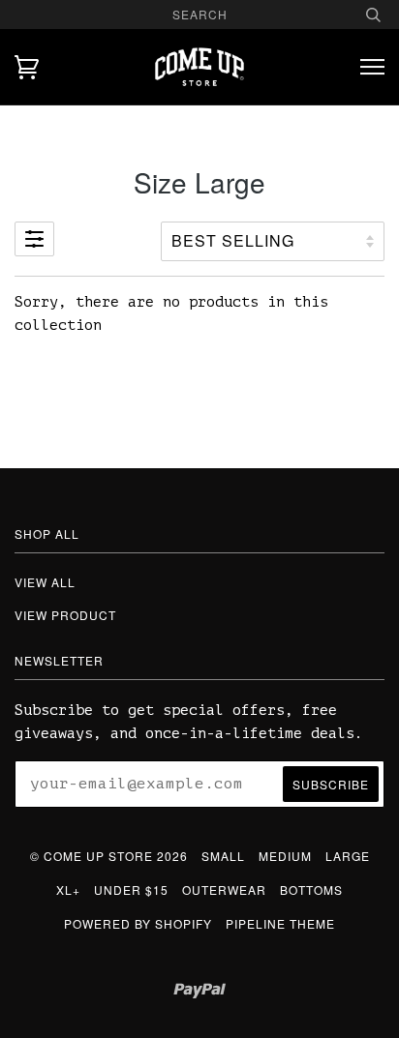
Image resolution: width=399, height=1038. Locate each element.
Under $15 (131, 889)
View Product (65, 615)
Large (347, 855)
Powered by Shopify (138, 923)
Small (223, 855)
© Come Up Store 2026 (109, 855)
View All (45, 582)
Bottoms (311, 889)
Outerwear (224, 889)
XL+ (68, 889)
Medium (285, 855)
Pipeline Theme (280, 923)
